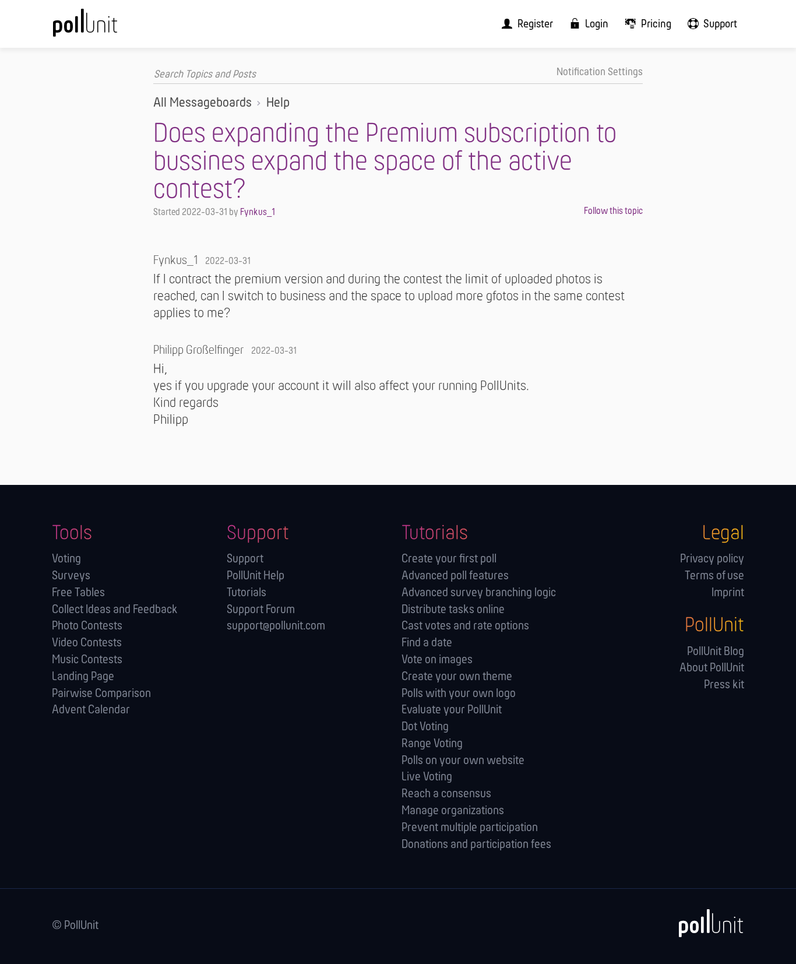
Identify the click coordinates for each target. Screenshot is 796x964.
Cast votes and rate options (465, 626)
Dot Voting (425, 727)
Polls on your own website (462, 761)
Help (278, 103)
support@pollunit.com (276, 626)
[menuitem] (523, 24)
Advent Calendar (91, 710)
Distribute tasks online (453, 610)
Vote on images (437, 660)
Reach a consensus (446, 794)
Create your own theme (456, 677)
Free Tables (78, 593)
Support (245, 559)
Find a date (426, 643)
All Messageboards (202, 103)
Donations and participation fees (476, 845)
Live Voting (426, 777)
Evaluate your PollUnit (451, 710)
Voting (66, 559)
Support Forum (261, 610)
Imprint (728, 593)
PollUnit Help (255, 576)
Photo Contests (87, 626)
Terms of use (714, 576)
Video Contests (87, 643)
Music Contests (87, 660)
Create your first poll (448, 559)
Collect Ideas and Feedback (115, 610)
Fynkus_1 (257, 212)
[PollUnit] (705, 923)
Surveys (71, 576)
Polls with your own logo (458, 694)
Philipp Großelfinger (198, 350)
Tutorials (246, 593)
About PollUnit (711, 668)
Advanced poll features (455, 576)
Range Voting (432, 744)
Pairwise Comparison (101, 694)
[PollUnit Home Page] (104, 28)
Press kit (724, 685)
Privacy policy (712, 559)
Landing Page (83, 677)
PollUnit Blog (715, 652)
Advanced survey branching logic (478, 593)
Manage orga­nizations (452, 811)
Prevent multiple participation (469, 828)
